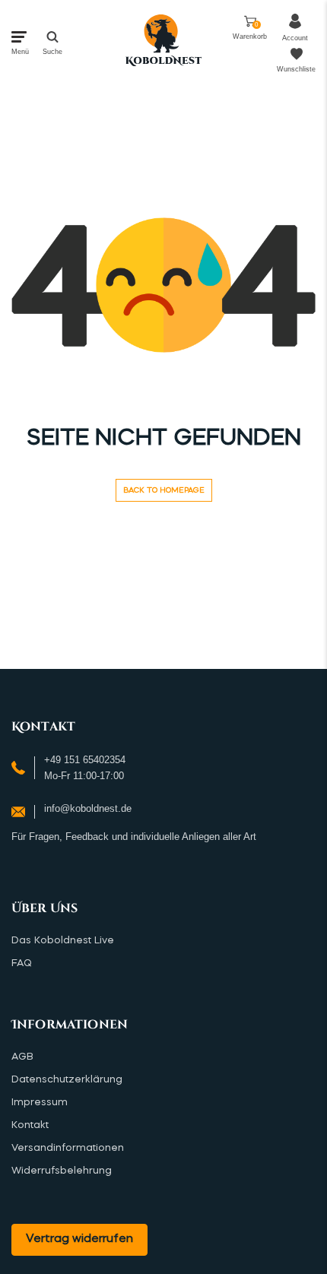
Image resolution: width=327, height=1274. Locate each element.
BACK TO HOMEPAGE (164, 490)
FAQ (21, 963)
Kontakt (30, 1125)
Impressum (39, 1103)
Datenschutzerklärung (66, 1080)
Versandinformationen (67, 1148)
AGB (22, 1057)
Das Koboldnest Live (62, 941)
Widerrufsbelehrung (61, 1171)
